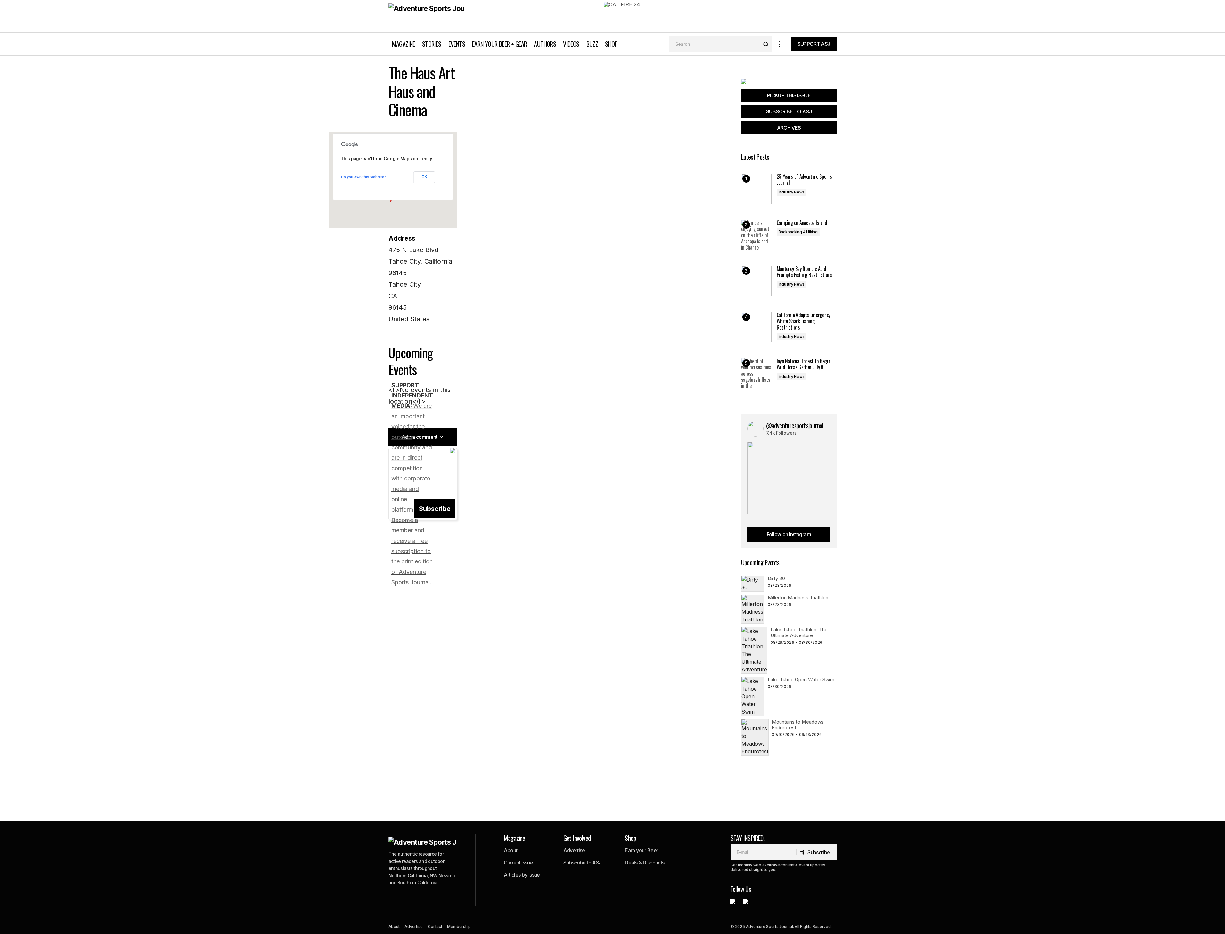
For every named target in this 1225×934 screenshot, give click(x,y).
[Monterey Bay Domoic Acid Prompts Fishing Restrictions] (756, 281)
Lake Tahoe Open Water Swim (801, 679)
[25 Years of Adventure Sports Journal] (756, 189)
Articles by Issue (522, 875)
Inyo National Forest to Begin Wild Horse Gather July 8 (803, 364)
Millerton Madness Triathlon (798, 597)
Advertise (574, 850)
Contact (435, 926)
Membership (459, 926)
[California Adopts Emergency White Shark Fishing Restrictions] (756, 327)
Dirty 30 (776, 578)
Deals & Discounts (644, 862)
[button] (779, 44)
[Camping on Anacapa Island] (756, 235)
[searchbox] (715, 44)
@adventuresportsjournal (794, 425)
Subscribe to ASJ (582, 862)
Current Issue (518, 862)
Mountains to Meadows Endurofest (798, 725)
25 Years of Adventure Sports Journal (804, 180)
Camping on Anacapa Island (802, 223)
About (511, 850)
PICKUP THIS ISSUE (789, 95)
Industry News (792, 192)
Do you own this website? (363, 177)
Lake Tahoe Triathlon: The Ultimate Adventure (799, 632)
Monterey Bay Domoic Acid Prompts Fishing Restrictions (804, 272)
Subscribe (435, 508)
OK (424, 176)
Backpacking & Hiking (798, 231)
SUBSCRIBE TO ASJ (789, 111)
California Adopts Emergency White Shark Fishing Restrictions (803, 321)
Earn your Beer (641, 850)
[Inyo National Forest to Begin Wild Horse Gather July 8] (756, 373)
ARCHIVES (789, 128)
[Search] (766, 44)
